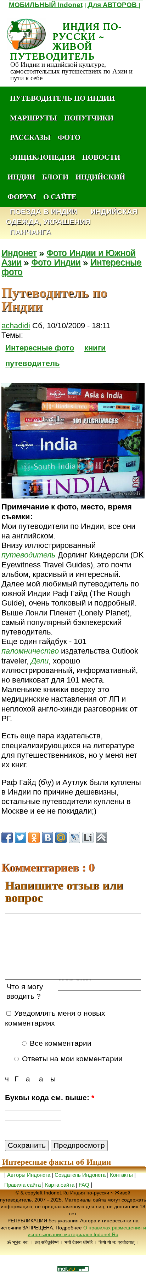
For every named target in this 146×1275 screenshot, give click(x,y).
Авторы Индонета (28, 1175)
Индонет (18, 253)
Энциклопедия (42, 157)
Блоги (55, 176)
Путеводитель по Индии (62, 98)
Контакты (122, 1175)
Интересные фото (39, 347)
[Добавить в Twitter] (20, 837)
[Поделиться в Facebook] (7, 837)
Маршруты (33, 117)
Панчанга (30, 232)
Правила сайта (22, 1185)
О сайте (60, 196)
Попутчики (88, 117)
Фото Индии (55, 262)
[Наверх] (101, 837)
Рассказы (30, 137)
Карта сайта (59, 1185)
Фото (69, 137)
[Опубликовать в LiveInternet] (88, 837)
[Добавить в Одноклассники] (34, 837)
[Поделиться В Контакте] (47, 837)
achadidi (15, 325)
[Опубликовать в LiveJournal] (74, 837)
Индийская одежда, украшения (71, 217)
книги (95, 347)
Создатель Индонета (80, 1175)
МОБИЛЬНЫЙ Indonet (46, 4)
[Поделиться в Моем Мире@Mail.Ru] (61, 837)
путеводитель (32, 363)
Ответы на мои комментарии (71, 1059)
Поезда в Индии (43, 212)
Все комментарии (59, 1043)
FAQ (84, 1185)
